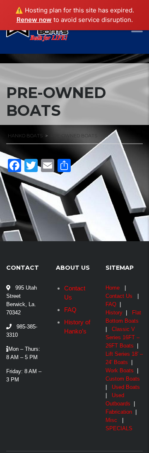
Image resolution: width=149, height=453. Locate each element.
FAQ (70, 309)
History (114, 312)
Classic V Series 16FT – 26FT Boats (122, 337)
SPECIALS (119, 428)
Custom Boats (123, 379)
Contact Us (119, 296)
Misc (111, 420)
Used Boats (126, 387)
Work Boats (120, 370)
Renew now (34, 20)
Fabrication (119, 412)
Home (113, 288)
